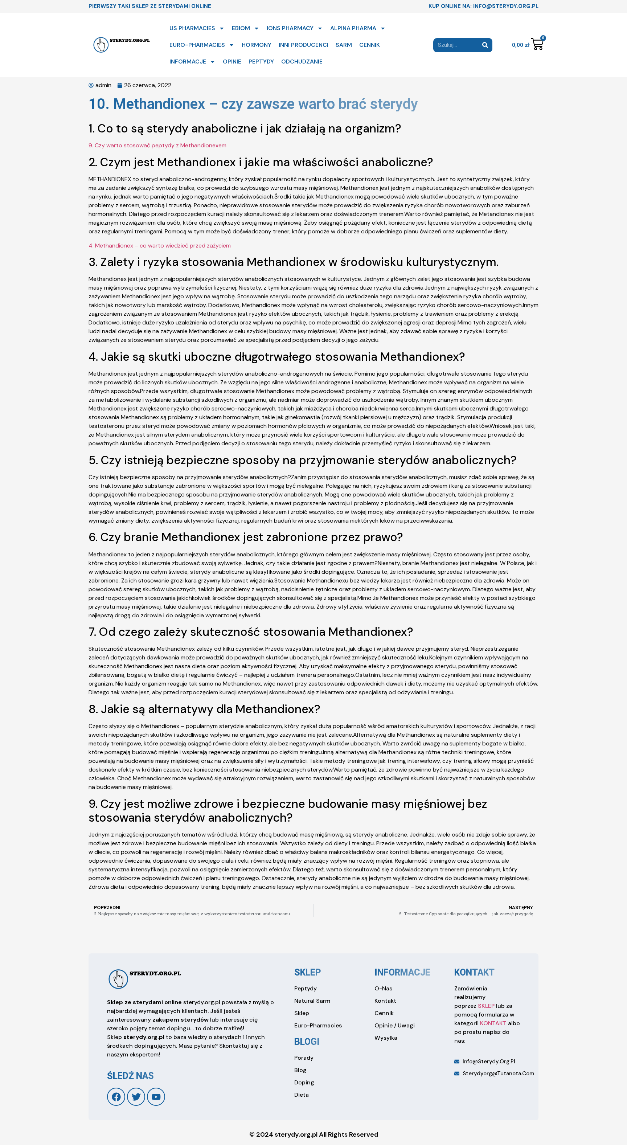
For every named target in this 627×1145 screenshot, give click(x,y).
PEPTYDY (261, 61)
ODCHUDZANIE (302, 61)
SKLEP (486, 1006)
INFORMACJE (187, 61)
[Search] (485, 45)
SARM (344, 45)
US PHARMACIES (192, 28)
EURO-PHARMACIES (197, 45)
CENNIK (369, 45)
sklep (307, 972)
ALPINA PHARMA (353, 28)
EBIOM (241, 28)
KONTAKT (493, 1023)
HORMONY (256, 45)
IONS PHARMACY (290, 28)
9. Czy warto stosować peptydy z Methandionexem (157, 145)
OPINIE (232, 61)
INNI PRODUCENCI (303, 45)
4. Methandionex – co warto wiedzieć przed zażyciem (160, 245)
